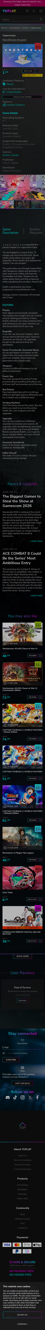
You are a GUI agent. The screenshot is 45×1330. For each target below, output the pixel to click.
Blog (22, 1214)
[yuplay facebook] (37, 1097)
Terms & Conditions (21, 1053)
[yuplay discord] (8, 1097)
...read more (35, 541)
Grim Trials (7, 892)
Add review (22, 1000)
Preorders (22, 1194)
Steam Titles (22, 1198)
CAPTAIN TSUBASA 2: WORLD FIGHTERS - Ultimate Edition (22, 812)
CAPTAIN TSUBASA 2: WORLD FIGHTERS (22, 771)
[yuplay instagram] (22, 1097)
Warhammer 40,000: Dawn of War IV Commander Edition (19, 689)
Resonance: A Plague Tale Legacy (18, 852)
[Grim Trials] (22, 877)
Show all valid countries (23, 97)
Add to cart (28, 71)
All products (14, 27)
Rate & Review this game (14, 39)
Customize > (22, 1324)
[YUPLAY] (9, 11)
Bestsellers (22, 1189)
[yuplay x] (30, 1097)
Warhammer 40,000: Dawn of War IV (19, 648)
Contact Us (23, 1228)
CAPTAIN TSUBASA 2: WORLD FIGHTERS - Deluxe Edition (22, 731)
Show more (22, 956)
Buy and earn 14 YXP (32, 75)
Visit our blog (22, 1083)
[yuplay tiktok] (15, 1097)
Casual (14, 155)
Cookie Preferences (22, 1169)
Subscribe (11, 1059)
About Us (22, 1155)
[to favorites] (37, 71)
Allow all (22, 1315)
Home (4, 27)
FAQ (22, 1223)
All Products (22, 1185)
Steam (10, 84)
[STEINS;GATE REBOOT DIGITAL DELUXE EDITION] (22, 917)
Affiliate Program (22, 1219)
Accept (18, 1053)
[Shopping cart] (33, 11)
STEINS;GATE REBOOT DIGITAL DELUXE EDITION (21, 933)
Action (25, 27)
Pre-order (32, 655)
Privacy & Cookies (22, 1164)
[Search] (41, 19)
